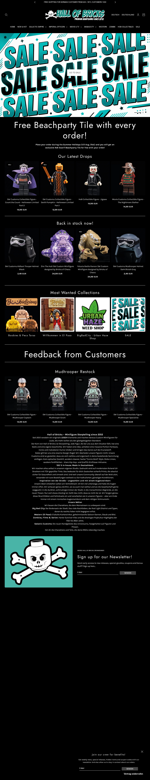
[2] (139, 113)
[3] (144, 113)
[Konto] (138, 14)
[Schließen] (142, 751)
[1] (135, 113)
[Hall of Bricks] (75, 15)
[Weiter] (146, 75)
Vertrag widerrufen (133, 774)
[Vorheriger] (3, 75)
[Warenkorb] (143, 14)
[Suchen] (6, 14)
